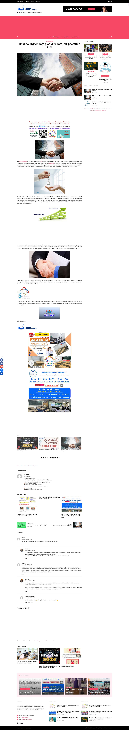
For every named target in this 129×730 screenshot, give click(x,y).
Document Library (75, 36)
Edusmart (43, 50)
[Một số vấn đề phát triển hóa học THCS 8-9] (49, 443)
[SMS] (1, 370)
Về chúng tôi (88, 727)
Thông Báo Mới (49, 41)
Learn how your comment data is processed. (44, 640)
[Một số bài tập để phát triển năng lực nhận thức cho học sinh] (71, 443)
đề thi (100, 110)
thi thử (96, 110)
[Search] (111, 36)
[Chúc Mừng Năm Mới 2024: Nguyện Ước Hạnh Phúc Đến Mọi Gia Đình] (27, 443)
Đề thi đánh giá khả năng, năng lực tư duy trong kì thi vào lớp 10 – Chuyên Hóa (100, 718)
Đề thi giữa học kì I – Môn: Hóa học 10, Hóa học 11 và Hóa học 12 (91, 75)
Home (49, 36)
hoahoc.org (51, 163)
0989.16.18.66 (25, 717)
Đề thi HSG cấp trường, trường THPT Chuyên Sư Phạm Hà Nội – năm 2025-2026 (71, 516)
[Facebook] (1, 360)
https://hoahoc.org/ (27, 476)
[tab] (86, 86)
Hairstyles (37, 1)
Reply (23, 543)
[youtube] (111, 1)
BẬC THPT (91, 53)
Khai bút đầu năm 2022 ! (67, 666)
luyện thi (92, 110)
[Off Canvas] (17, 36)
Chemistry (32, 1)
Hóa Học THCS (55, 36)
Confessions (105, 727)
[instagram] (109, 1)
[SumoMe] (1, 373)
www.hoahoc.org (23, 161)
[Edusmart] (19, 476)
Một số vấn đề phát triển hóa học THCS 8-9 (48, 449)
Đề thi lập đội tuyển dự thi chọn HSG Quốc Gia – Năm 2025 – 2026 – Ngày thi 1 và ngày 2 (75, 691)
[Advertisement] (64, 25)
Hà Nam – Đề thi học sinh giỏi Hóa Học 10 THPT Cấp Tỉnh (105, 79)
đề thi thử (104, 110)
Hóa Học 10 (91, 71)
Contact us (93, 727)
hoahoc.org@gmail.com (27, 719)
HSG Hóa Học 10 (105, 75)
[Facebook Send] (1, 363)
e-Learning (110, 727)
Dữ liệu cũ (27, 1)
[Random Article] (109, 36)
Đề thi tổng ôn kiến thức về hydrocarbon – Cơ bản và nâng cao (91, 57)
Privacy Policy (99, 727)
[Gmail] (1, 366)
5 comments (57, 50)
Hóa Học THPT (65, 36)
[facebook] (108, 1)
